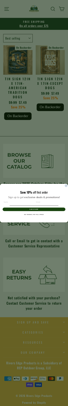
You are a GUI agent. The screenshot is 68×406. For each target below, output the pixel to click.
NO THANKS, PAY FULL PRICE (34, 214)
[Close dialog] (66, 186)
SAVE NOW (33, 209)
